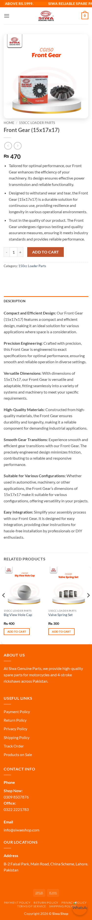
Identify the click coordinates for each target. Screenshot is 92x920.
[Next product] (8, 146)
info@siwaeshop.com (21, 830)
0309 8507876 (16, 797)
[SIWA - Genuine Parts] (46, 15)
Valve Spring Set (60, 615)
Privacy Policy (15, 728)
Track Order (14, 746)
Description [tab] (15, 301)
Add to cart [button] (16, 631)
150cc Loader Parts (37, 123)
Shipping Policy (16, 737)
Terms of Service (31, 906)
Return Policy (15, 720)
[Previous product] (17, 146)
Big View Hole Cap (18, 615)
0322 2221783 (16, 809)
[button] (7, 16)
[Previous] (4, 605)
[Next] (88, 605)
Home (9, 123)
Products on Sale (18, 754)
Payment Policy (17, 711)
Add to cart (45, 252)
